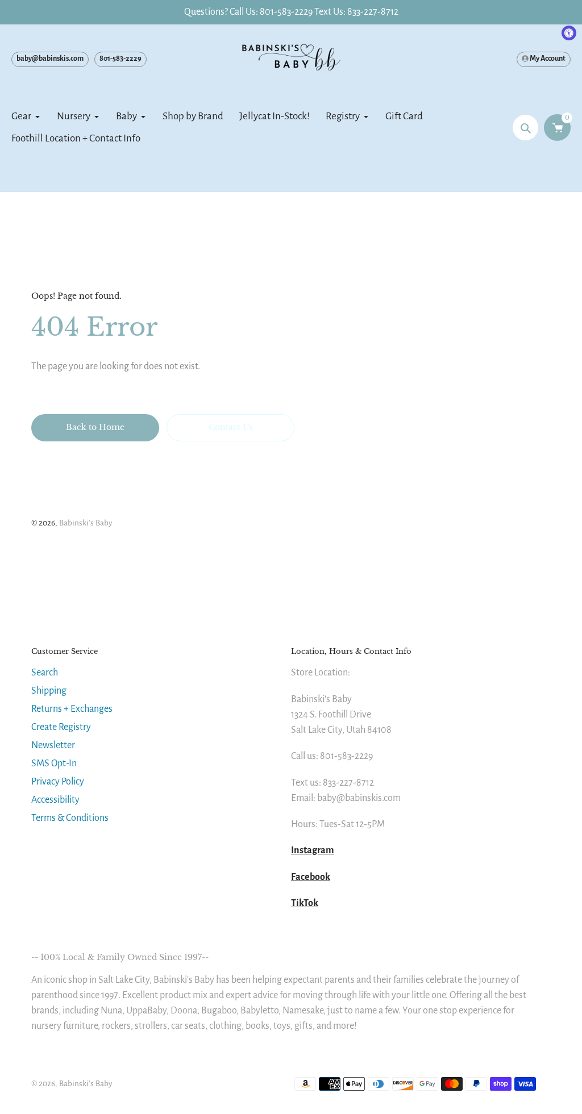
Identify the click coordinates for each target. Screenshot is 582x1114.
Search (44, 672)
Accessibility (55, 800)
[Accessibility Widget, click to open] (569, 33)
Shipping (48, 691)
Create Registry (61, 727)
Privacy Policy (57, 782)
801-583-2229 (120, 58)
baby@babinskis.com (50, 58)
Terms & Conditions (70, 818)
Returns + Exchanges (72, 709)
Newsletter (53, 745)
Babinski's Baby (86, 523)
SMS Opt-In (54, 763)
